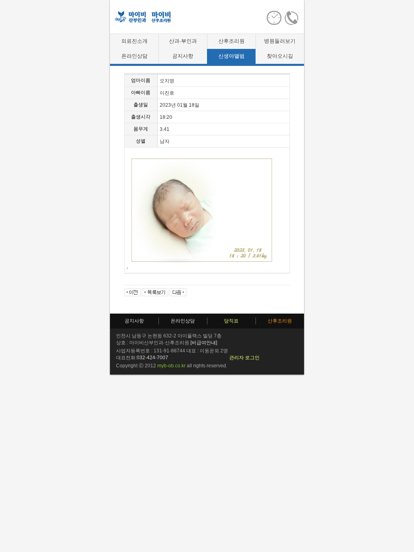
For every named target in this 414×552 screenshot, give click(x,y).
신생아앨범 (231, 56)
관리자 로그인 (244, 357)
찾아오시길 (280, 56)
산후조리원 (231, 41)
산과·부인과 (183, 41)
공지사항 (182, 56)
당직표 (231, 321)
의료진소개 (134, 41)
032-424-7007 (152, 357)
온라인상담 (134, 56)
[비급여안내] (203, 343)
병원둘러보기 (280, 41)
